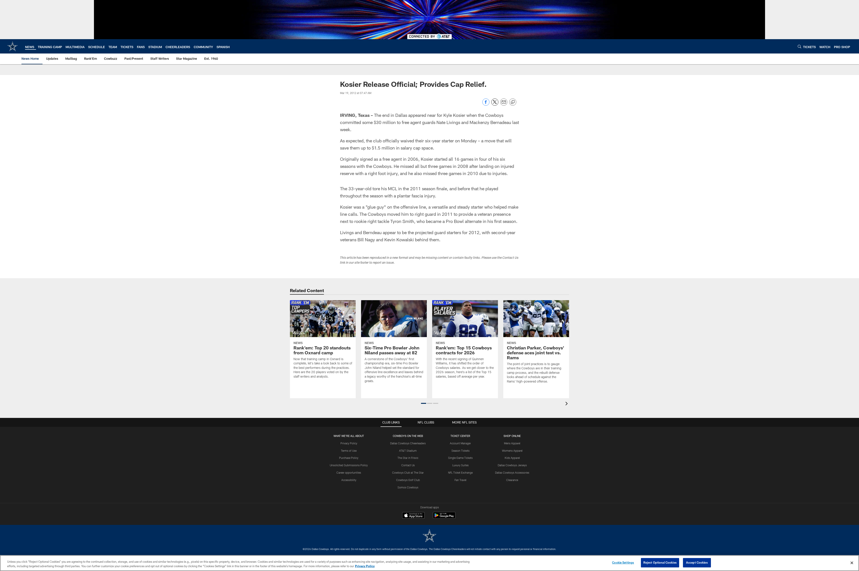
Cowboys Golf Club (408, 479)
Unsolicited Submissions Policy (349, 465)
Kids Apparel (512, 457)
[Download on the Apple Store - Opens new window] (413, 516)
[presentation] (567, 404)
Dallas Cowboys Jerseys (512, 465)
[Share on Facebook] (485, 104)
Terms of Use (349, 450)
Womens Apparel (512, 450)
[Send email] (503, 104)
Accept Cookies (697, 562)
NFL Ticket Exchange (460, 472)
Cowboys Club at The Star (408, 472)
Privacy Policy (348, 443)
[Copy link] (512, 102)
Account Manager (460, 443)
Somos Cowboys (408, 487)
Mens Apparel (512, 443)
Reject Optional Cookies (660, 562)
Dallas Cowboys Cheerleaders (408, 443)
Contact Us (408, 465)
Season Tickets (460, 450)
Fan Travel (460, 479)
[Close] (852, 563)
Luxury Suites (460, 465)
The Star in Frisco (408, 457)
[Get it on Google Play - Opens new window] (444, 517)
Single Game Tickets (460, 457)
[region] (429, 563)
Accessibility (348, 479)
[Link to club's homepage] (12, 46)
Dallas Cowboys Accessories (512, 472)
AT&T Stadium (408, 450)
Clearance (512, 479)
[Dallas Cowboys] (429, 536)
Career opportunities (348, 472)
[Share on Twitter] (494, 104)
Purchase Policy (348, 457)
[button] (424, 403)
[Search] (799, 46)
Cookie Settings (623, 562)
